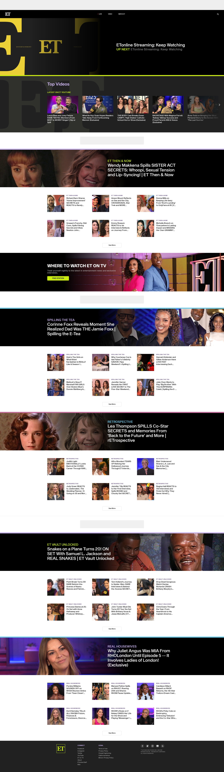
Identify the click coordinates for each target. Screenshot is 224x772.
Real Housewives (122, 646)
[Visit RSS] (162, 746)
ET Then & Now (119, 161)
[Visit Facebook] (142, 746)
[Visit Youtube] (157, 746)
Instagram (81, 751)
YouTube (80, 755)
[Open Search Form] (218, 14)
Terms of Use (103, 749)
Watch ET (121, 14)
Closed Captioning (105, 753)
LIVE (100, 14)
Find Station (58, 278)
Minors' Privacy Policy (106, 758)
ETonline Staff (82, 762)
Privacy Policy (103, 751)
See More (112, 245)
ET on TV (81, 758)
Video (110, 14)
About (80, 760)
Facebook (81, 749)
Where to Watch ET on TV (76, 266)
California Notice (104, 755)
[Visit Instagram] (152, 746)
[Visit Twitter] (147, 746)
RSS (79, 765)
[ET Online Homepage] (7, 14)
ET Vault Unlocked (62, 544)
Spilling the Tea (61, 320)
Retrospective (120, 422)
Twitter (80, 753)
